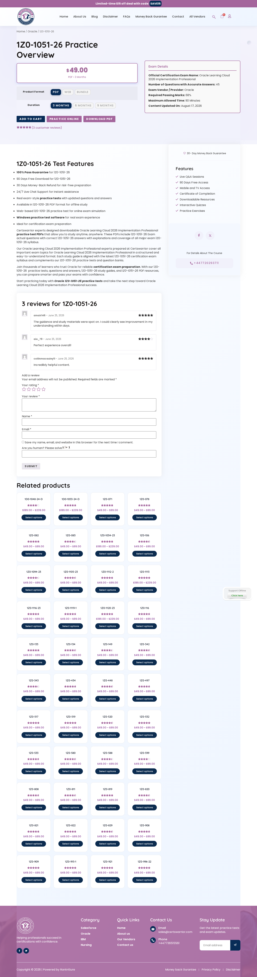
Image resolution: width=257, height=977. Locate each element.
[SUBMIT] (235, 945)
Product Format (33, 91)
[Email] (153, 929)
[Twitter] (26, 951)
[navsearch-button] (214, 16)
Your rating (30, 385)
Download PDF (99, 119)
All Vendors (197, 17)
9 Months (105, 105)
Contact (178, 17)
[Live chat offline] (237, 593)
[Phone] (153, 940)
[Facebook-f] (19, 951)
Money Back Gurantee (151, 17)
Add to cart (30, 119)
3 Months (61, 105)
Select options (33, 517)
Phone (162, 939)
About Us (79, 17)
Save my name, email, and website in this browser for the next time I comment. (79, 442)
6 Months (83, 105)
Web (68, 92)
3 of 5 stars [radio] (34, 389)
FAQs (126, 17)
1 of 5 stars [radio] (24, 389)
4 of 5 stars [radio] (39, 389)
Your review (31, 396)
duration (34, 105)
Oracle (32, 31)
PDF (56, 92)
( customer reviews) (47, 128)
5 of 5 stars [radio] (43, 389)
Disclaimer (110, 17)
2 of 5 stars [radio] (29, 389)
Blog (94, 17)
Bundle (83, 92)
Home (64, 17)
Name (27, 416)
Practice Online (64, 119)
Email (26, 429)
